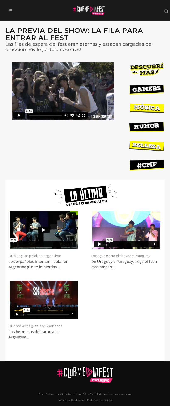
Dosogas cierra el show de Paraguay (121, 256)
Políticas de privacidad (99, 400)
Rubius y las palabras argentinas (34, 256)
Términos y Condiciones (71, 400)
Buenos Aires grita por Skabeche (35, 326)
